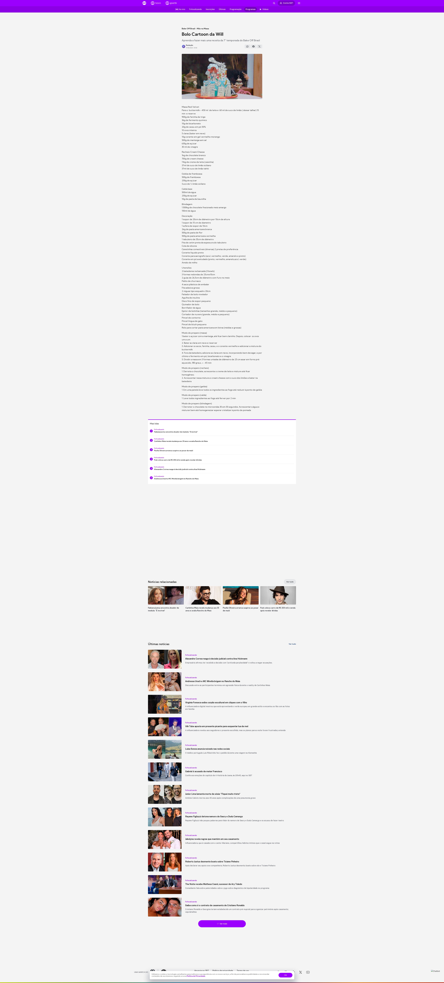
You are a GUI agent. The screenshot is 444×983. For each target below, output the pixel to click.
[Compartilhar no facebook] (253, 46)
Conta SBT (288, 3)
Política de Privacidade (196, 976)
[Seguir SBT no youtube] (308, 972)
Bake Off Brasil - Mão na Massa (195, 28)
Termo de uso (243, 970)
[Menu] (299, 3)
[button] (166, 602)
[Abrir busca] (274, 3)
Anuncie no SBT (201, 970)
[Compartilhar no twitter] (259, 46)
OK (285, 975)
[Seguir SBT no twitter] (300, 972)
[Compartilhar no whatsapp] (247, 46)
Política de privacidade (223, 970)
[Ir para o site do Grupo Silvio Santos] (146, 972)
